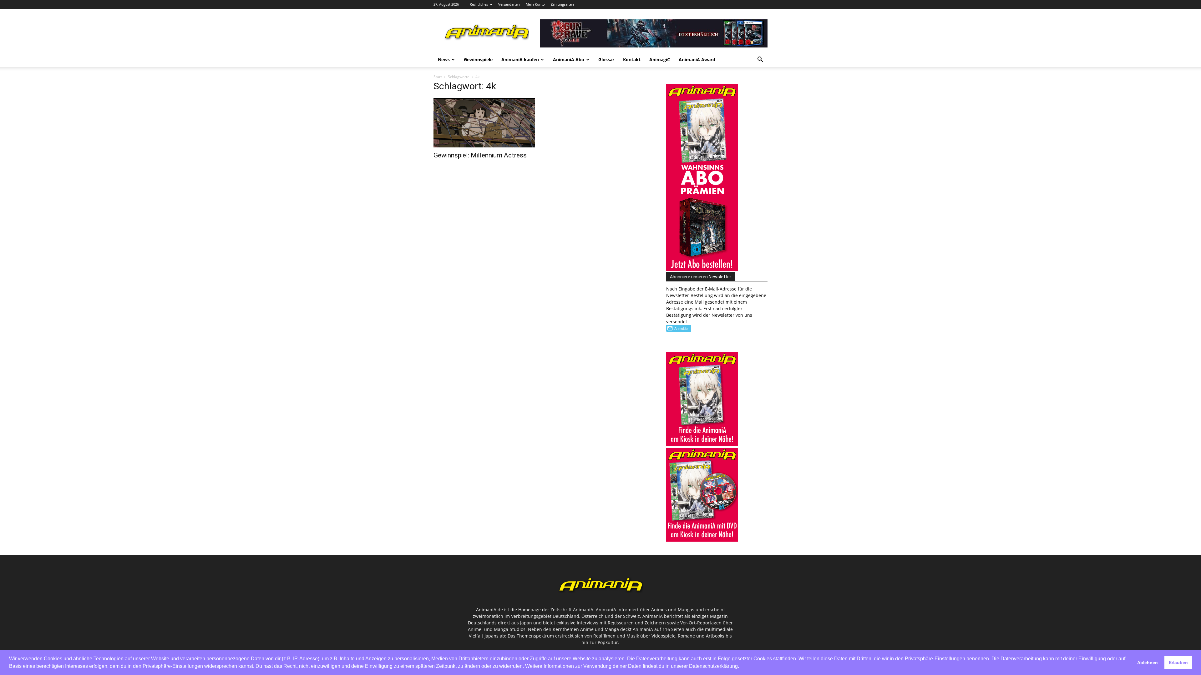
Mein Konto (535, 4)
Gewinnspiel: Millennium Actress (480, 155)
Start (437, 76)
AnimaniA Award (697, 59)
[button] (760, 60)
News (444, 59)
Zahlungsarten (562, 4)
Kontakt (632, 59)
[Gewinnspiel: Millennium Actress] (484, 123)
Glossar (606, 59)
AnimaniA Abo (568, 59)
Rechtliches (479, 4)
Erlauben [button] (1178, 662)
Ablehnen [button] (1147, 662)
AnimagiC (659, 59)
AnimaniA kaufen (520, 59)
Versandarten (509, 4)
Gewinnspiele (478, 59)
